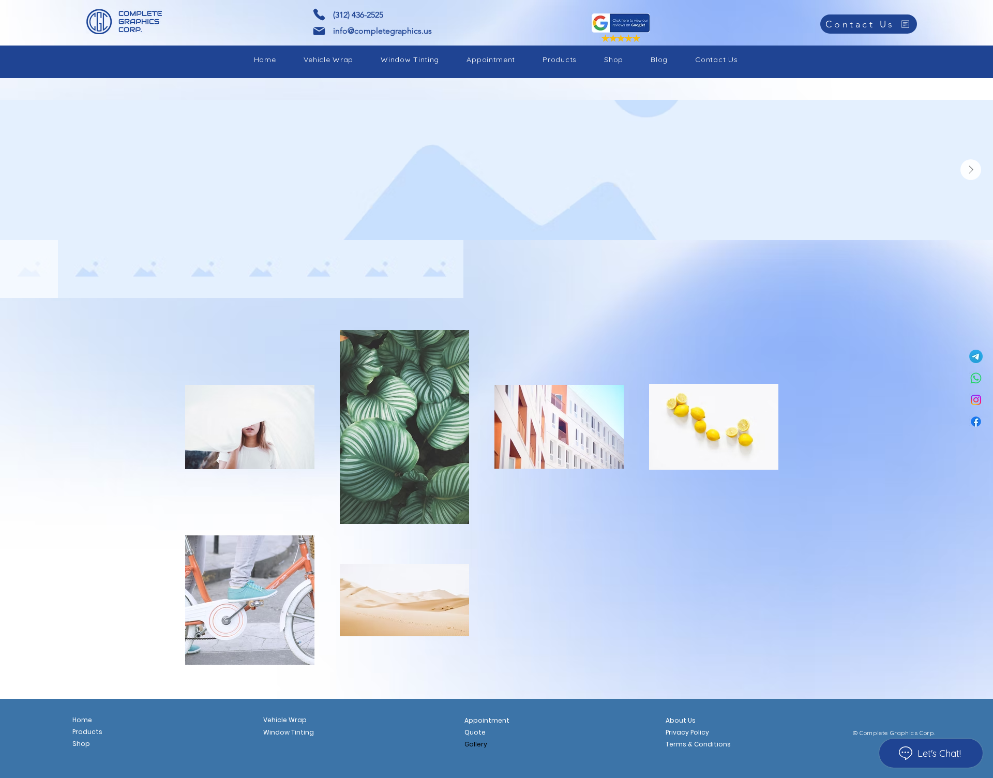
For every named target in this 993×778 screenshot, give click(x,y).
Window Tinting (288, 732)
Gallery (475, 744)
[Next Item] (970, 169)
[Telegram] (976, 356)
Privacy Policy (687, 732)
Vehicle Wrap (285, 719)
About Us (681, 720)
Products (87, 731)
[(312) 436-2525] (319, 14)
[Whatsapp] (976, 378)
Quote (475, 732)
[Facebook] (976, 421)
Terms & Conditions (697, 744)
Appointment (486, 720)
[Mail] (319, 31)
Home (82, 719)
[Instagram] (976, 400)
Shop (81, 743)
